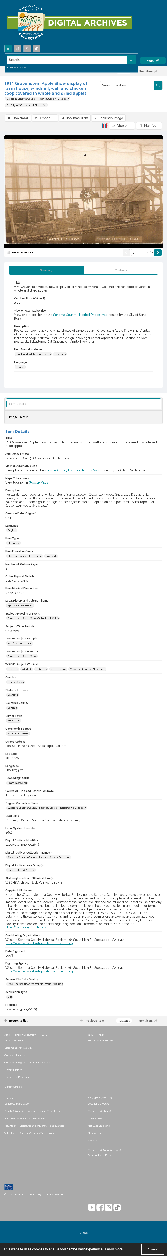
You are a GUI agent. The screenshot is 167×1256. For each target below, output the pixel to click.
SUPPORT (10, 1098)
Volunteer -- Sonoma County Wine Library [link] (29, 1133)
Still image (14, 543)
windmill (27, 669)
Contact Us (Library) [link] (99, 1111)
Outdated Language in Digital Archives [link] (27, 1062)
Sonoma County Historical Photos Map (80, 314)
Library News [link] (96, 1118)
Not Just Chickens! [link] (99, 1125)
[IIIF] (104, 125)
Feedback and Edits (99, 1155)
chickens (13, 669)
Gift (10, 996)
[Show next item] (158, 252)
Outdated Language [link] (16, 1055)
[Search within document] (158, 85)
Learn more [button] (114, 1249)
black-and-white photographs (33, 354)
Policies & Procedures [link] (100, 1040)
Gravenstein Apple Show (22, 656)
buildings (41, 669)
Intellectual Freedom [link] (16, 1077)
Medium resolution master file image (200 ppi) (35, 983)
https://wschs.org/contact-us (26, 927)
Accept (152, 1249)
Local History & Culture (21, 870)
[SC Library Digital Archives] (69, 22)
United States (16, 681)
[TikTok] (117, 1207)
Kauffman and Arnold (20, 643)
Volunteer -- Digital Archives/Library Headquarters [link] (34, 1125)
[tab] (46, 270)
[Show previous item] (126, 252)
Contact (83, 1232)
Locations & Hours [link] (98, 1103)
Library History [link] (13, 1069)
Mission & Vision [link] (14, 1040)
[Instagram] (108, 1207)
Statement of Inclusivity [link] (18, 1047)
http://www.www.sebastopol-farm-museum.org (39, 943)
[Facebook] (100, 1207)
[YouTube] (91, 1207)
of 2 (150, 252)
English (20, 366)
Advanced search (17, 67)
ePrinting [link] (93, 1140)
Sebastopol (14, 720)
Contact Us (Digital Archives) (104, 1150)
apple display (58, 669)
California (13, 694)
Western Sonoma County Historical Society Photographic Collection (47, 807)
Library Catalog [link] (13, 1086)
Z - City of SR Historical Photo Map (27, 105)
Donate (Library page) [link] (16, 1103)
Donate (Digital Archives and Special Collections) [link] (32, 1111)
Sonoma (12, 707)
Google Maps (38, 482)
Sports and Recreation (20, 605)
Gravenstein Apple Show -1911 (87, 669)
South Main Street (18, 733)
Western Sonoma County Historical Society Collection (38, 98)
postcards (60, 354)
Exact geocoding (17, 782)
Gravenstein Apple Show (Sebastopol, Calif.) (33, 618)
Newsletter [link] (94, 1133)
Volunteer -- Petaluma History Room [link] (25, 1118)
